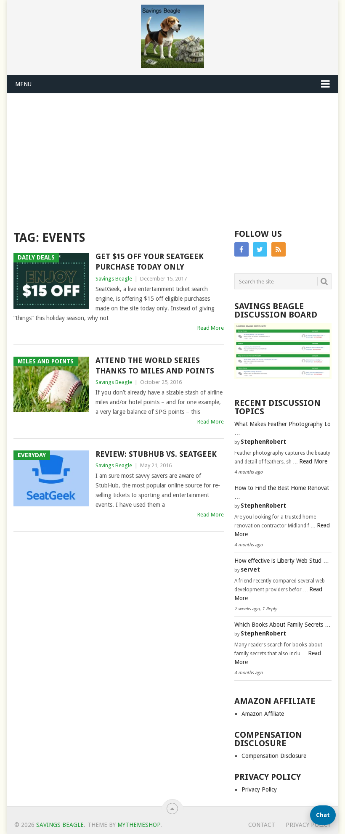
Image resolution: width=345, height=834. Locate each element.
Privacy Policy (259, 789)
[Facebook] (241, 249)
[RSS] (278, 249)
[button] (323, 815)
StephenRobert (263, 441)
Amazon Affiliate (263, 713)
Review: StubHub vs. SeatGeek (156, 454)
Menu (23, 84)
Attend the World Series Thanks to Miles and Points (155, 365)
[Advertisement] (172, 156)
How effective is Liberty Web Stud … (281, 560)
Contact (261, 824)
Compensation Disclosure (274, 755)
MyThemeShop (138, 824)
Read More (210, 328)
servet (250, 569)
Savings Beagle (114, 278)
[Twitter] (260, 249)
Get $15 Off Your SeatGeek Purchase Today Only (150, 261)
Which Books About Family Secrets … (282, 624)
